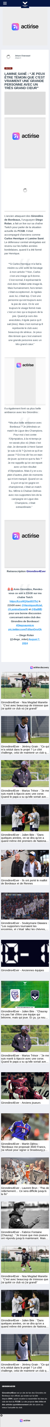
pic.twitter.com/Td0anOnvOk (25, 629)
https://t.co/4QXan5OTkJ (24, 601)
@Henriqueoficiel (32, 605)
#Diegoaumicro (25, 625)
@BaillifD (36, 609)
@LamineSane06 (18, 609)
